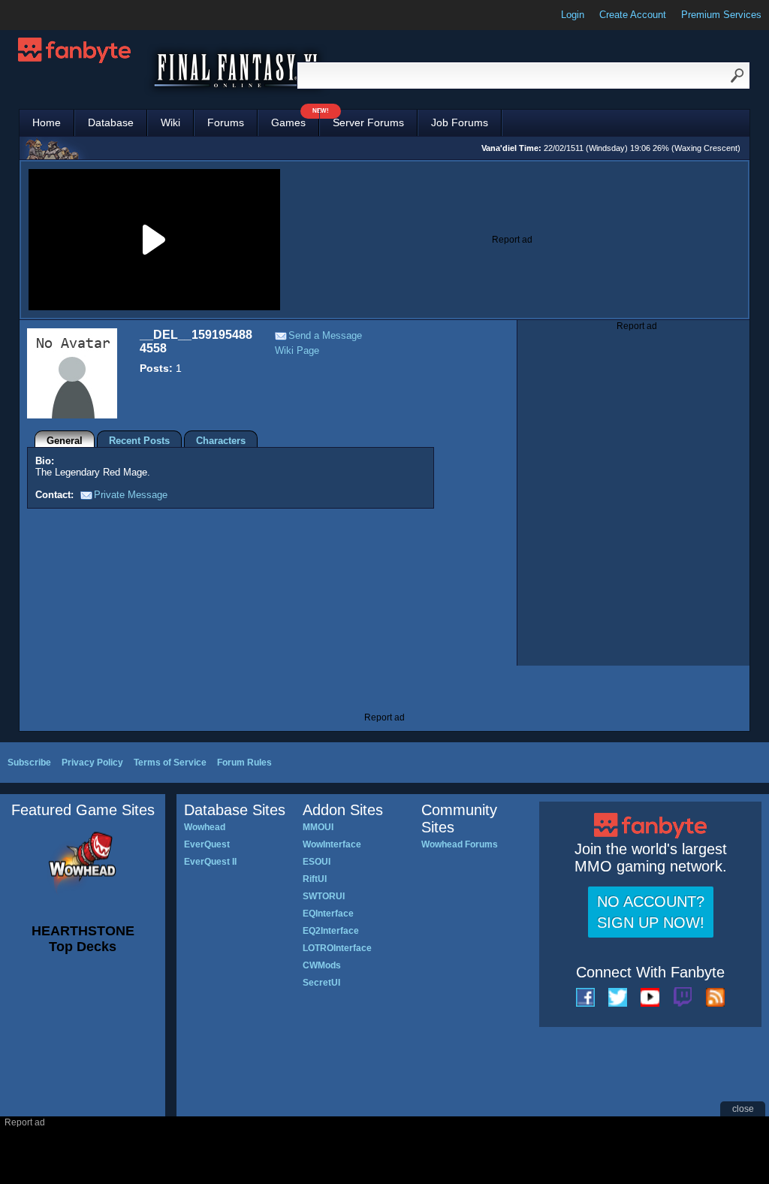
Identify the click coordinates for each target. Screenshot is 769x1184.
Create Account (632, 14)
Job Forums (459, 122)
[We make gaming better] (48, 15)
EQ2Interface (331, 931)
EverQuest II (210, 861)
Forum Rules (244, 762)
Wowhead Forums (459, 844)
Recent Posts (139, 440)
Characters (221, 440)
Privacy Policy (92, 762)
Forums (225, 122)
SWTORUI (324, 896)
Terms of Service (170, 762)
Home (46, 122)
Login (572, 14)
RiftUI (315, 879)
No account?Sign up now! (650, 912)
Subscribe (29, 762)
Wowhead (204, 827)
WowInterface (332, 844)
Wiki (170, 122)
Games (295, 119)
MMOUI (318, 827)
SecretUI (321, 982)
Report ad (512, 239)
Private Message (130, 494)
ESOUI (316, 861)
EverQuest (207, 844)
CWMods (322, 965)
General (65, 440)
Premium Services (721, 14)
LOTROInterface (337, 948)
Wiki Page (297, 350)
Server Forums (368, 122)
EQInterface (328, 913)
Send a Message (325, 335)
